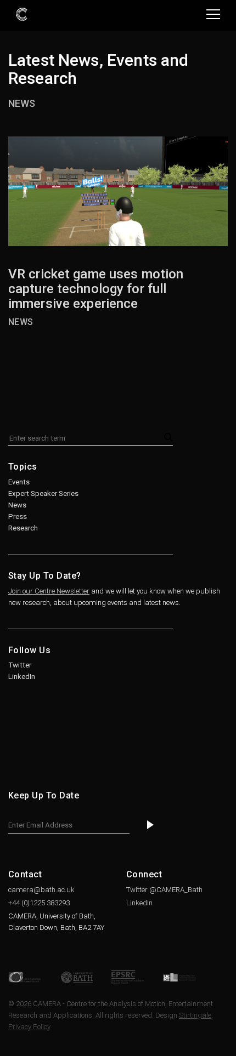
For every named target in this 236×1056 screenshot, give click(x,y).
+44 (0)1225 (39, 903)
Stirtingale (195, 1015)
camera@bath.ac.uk (41, 890)
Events (19, 482)
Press (17, 516)
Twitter (19, 665)
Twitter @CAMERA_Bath (164, 890)
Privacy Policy (29, 1027)
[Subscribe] (150, 826)
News (21, 103)
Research (23, 528)
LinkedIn (21, 676)
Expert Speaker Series (43, 493)
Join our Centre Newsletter (48, 591)
